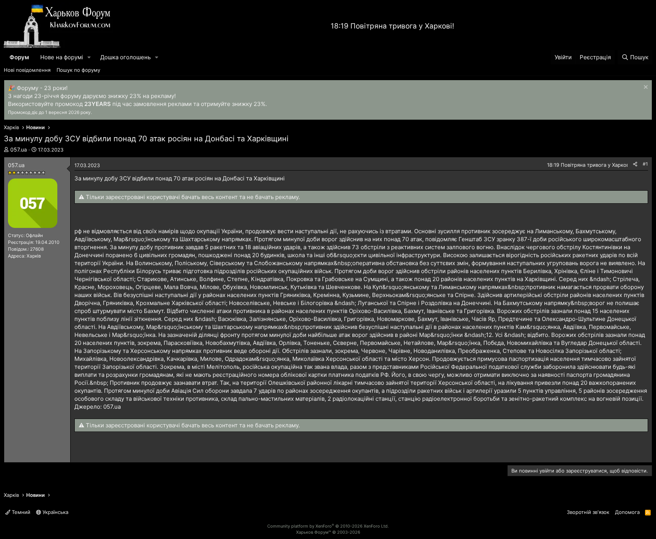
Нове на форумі (61, 57)
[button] (89, 57)
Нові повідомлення (27, 70)
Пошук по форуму (78, 70)
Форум (19, 57)
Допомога (627, 512)
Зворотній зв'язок (588, 512)
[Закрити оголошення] (645, 88)
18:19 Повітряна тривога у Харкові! (392, 26)
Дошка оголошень (125, 57)
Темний (20, 512)
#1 (645, 164)
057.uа (18, 149)
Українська (54, 512)
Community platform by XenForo (328, 526)
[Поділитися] (635, 164)
